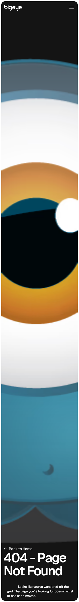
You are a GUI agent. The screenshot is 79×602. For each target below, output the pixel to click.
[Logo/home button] (13, 8)
